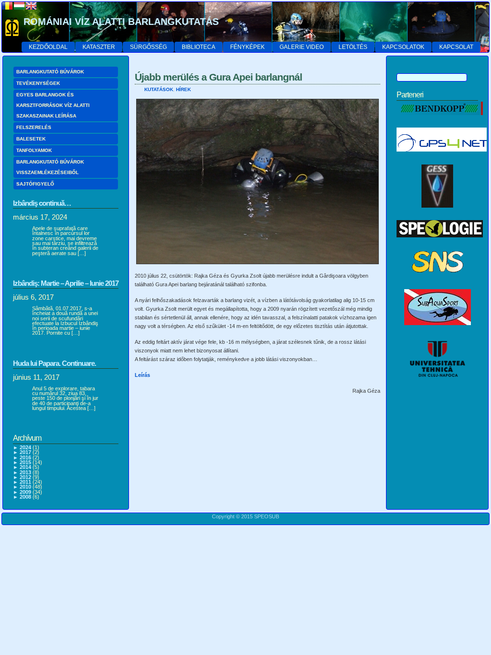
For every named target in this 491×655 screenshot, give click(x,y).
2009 (25, 492)
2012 (25, 477)
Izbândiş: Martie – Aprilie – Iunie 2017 (65, 283)
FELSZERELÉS (33, 127)
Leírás (142, 375)
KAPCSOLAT (456, 47)
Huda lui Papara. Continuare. (54, 363)
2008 (25, 497)
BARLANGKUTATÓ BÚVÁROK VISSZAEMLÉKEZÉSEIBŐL (50, 167)
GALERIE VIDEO (302, 47)
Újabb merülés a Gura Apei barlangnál (218, 76)
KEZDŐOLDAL (48, 47)
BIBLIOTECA (198, 47)
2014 (25, 467)
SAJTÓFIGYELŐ (35, 184)
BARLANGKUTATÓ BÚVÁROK (50, 71)
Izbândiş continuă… (42, 203)
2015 (25, 462)
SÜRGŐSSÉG (148, 47)
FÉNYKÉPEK (247, 47)
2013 (25, 472)
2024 (25, 447)
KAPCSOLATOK (403, 47)
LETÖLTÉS (353, 47)
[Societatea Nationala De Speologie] (437, 282)
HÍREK (183, 89)
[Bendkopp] (440, 120)
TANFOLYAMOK (34, 150)
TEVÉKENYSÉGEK (38, 83)
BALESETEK (31, 138)
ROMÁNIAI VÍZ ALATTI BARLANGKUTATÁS (121, 21)
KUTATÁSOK (158, 89)
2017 (25, 452)
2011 (25, 482)
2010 (25, 487)
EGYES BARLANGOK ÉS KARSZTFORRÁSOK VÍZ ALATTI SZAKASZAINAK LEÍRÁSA (53, 105)
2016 (25, 457)
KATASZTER (98, 47)
